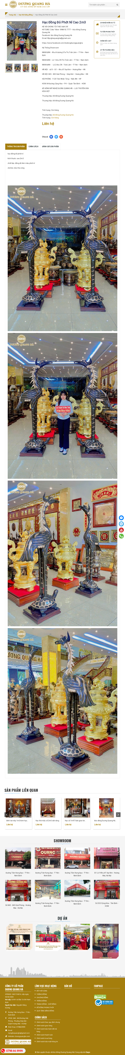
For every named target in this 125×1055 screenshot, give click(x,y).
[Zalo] (121, 523)
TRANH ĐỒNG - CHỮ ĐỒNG (46, 1004)
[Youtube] (121, 530)
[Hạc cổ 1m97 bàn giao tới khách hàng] (77, 808)
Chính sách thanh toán (45, 1035)
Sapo (88, 1052)
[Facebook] (121, 517)
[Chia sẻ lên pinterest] (61, 137)
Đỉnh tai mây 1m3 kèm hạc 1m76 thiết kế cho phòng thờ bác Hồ (17, 821)
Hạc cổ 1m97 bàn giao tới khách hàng (75, 821)
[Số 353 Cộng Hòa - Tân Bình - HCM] (107, 889)
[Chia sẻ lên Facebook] (51, 137)
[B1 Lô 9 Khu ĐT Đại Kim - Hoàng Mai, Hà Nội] (107, 858)
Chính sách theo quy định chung (48, 1022)
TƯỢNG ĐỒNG (42, 994)
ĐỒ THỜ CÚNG (42, 991)
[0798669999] (121, 536)
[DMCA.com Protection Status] (100, 997)
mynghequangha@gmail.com (19, 1033)
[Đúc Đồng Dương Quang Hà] (29, 4)
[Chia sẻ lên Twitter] (56, 137)
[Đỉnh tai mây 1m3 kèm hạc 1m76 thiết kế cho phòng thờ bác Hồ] (18, 808)
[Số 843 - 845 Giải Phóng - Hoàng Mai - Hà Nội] (18, 890)
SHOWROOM (62, 840)
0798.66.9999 (14, 1050)
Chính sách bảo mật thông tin (47, 1041)
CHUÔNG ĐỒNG (42, 997)
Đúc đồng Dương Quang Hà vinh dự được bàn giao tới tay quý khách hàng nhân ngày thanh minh (105, 821)
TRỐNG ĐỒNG (42, 1001)
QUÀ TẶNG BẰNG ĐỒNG (45, 1011)
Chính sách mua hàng (44, 1038)
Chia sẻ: (45, 137)
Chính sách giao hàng (44, 1026)
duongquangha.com (22, 1036)
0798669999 (20, 1027)
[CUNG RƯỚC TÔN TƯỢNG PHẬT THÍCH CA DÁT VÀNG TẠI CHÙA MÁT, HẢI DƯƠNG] (77, 937)
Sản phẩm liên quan (21, 790)
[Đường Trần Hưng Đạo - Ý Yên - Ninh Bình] (18, 858)
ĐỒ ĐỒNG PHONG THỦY (45, 1007)
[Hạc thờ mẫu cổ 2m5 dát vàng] (47, 808)
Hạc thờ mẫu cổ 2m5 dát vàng (47, 821)
